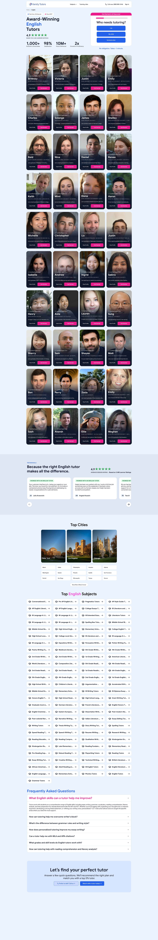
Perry (58, 392)
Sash (30, 431)
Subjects (72, 4)
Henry (31, 314)
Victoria (59, 78)
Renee (112, 157)
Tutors (28, 10)
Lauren (85, 314)
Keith (31, 196)
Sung (111, 314)
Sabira (112, 275)
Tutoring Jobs (84, 4)
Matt (111, 353)
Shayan (85, 353)
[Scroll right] (128, 504)
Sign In (127, 4)
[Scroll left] (29, 504)
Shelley (112, 118)
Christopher (62, 235)
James (85, 118)
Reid (30, 157)
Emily (111, 78)
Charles (32, 118)
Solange (59, 118)
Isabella (32, 275)
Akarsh (59, 431)
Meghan (113, 431)
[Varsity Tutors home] (37, 4)
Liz (83, 235)
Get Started (43, 88)
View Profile (32, 88)
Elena (84, 196)
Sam (57, 353)
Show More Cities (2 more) (79, 585)
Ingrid (84, 275)
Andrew (59, 275)
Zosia (84, 392)
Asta (57, 314)
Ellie (83, 431)
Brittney (32, 78)
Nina (57, 157)
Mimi (57, 196)
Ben (30, 392)
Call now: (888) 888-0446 (115, 4)
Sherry (32, 353)
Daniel (85, 157)
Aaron (111, 196)
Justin (85, 78)
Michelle (33, 235)
